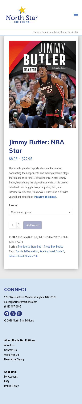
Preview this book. (45, 197)
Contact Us (10, 350)
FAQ (6, 381)
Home (36, 32)
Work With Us (11, 355)
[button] (76, 14)
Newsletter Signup (14, 359)
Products (46, 32)
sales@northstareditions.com (20, 302)
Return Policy (11, 386)
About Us (9, 345)
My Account (11, 376)
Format (13, 205)
